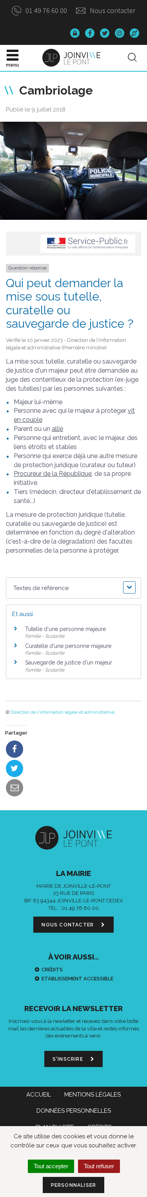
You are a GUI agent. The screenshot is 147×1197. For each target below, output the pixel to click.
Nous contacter (111, 10)
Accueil (38, 1094)
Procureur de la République (53, 473)
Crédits (52, 969)
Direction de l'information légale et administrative (62, 712)
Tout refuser (99, 1166)
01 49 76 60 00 (45, 10)
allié (57, 428)
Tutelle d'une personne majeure (65, 629)
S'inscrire (69, 1059)
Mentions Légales (92, 1094)
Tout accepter (51, 1166)
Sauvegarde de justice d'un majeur (68, 662)
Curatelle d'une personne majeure (68, 646)
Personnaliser (73, 1185)
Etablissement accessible (77, 979)
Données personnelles (73, 1110)
